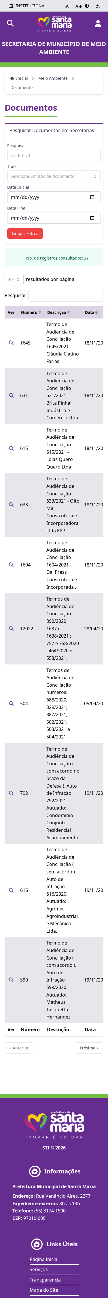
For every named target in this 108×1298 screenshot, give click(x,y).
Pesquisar (15, 295)
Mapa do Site (44, 1290)
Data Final (16, 208)
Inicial (22, 78)
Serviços (39, 1269)
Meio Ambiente (53, 78)
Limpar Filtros (25, 233)
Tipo (11, 166)
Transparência (45, 1280)
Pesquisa (15, 145)
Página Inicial (44, 1259)
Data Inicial (18, 187)
